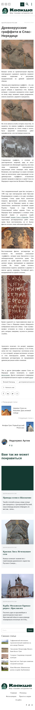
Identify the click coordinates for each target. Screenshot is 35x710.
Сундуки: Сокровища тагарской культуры (21, 656)
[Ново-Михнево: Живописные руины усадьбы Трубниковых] (5, 668)
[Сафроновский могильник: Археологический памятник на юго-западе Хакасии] (5, 641)
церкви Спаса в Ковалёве (19, 217)
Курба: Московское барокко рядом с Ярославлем (16, 606)
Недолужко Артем (19, 440)
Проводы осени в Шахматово (17, 497)
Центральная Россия (9, 22)
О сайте (18, 700)
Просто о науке (25, 696)
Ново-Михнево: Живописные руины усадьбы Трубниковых (20, 669)
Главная (13, 693)
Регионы (23, 693)
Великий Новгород (9, 382)
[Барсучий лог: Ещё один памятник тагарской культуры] (5, 662)
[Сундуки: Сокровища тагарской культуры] (5, 656)
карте (31, 377)
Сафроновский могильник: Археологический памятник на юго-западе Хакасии (20, 643)
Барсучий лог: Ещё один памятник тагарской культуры (21, 662)
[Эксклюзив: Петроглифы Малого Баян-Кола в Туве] (5, 650)
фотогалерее (5, 375)
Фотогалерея (11, 696)
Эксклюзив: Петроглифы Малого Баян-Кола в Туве (21, 650)
